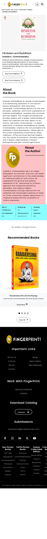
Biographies (8, 457)
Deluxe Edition (36, 455)
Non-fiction (14, 9)
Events (12, 369)
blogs (35, 357)
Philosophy (8, 464)
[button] (19, 313)
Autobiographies (7, 460)
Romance (23, 453)
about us (11, 357)
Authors (12, 361)
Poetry (22, 467)
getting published (23, 389)
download (21, 412)
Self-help (8, 453)
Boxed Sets (36, 462)
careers (23, 393)
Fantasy (23, 460)
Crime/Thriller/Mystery (22, 457)
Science (8, 474)
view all (22, 320)
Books (8, 9)
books (12, 365)
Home (3, 9)
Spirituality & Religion (25, 9)
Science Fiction (23, 464)
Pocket (36, 473)
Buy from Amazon (13, 80)
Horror (22, 471)
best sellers (35, 361)
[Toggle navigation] (4, 4)
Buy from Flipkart (12, 74)
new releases (35, 365)
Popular (37, 459)
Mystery (23, 474)
